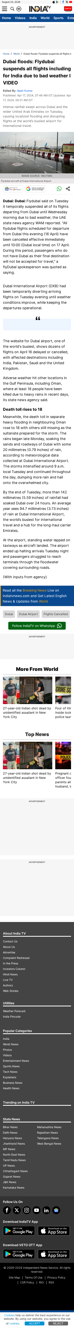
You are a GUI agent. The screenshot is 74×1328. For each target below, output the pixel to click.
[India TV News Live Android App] (19, 1231)
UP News (9, 1165)
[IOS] (53, 2)
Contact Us (10, 941)
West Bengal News (49, 1143)
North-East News (14, 1154)
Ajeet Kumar (25, 90)
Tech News (10, 1071)
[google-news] (56, 1210)
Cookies (9, 1315)
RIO (41, 1282)
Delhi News (10, 1132)
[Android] (57, 2)
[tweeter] (17, 1210)
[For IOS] (54, 1254)
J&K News (9, 1182)
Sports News (11, 1066)
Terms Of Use (33, 1277)
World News (10, 1044)
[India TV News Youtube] (70, 2)
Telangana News (48, 1138)
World (45, 18)
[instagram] (27, 1210)
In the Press (10, 963)
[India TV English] (40, 9)
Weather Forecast (14, 1011)
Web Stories (10, 990)
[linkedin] (46, 1210)
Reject (58, 1323)
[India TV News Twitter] (67, 2)
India (33, 18)
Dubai (9, 614)
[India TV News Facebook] (63, 2)
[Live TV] (68, 8)
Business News (12, 1082)
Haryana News (12, 1138)
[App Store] (54, 1231)
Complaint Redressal (16, 957)
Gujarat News (11, 1176)
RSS (51, 1282)
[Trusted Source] (35, 189)
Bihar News (10, 1127)
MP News (9, 1149)
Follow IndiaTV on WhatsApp (33, 626)
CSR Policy (27, 1282)
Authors (8, 985)
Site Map (14, 1277)
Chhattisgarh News (15, 1171)
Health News (11, 1088)
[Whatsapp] (59, 188)
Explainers (9, 1077)
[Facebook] (7, 1210)
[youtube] (36, 1210)
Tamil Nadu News (14, 1160)
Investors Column (14, 968)
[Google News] (13, 189)
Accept (34, 1323)
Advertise (9, 952)
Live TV (8, 979)
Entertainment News (16, 1060)
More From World (37, 669)
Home (6, 18)
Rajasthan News (47, 1132)
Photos (7, 1049)
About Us (9, 946)
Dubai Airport (28, 614)
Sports (58, 18)
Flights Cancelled (56, 614)
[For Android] (19, 1254)
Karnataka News (13, 1187)
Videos (20, 18)
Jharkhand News (14, 1143)
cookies (14, 1323)
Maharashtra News (49, 1127)
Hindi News (10, 974)
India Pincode (12, 1016)
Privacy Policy (56, 1277)
